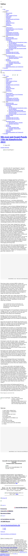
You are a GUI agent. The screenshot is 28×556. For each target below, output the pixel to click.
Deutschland (8, 16)
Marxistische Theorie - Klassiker (16, 57)
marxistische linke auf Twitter (12, 52)
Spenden (8, 50)
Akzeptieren (2, 554)
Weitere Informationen (5, 555)
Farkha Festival (9, 27)
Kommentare (9, 25)
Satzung (10, 41)
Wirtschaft (8, 18)
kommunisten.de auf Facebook (12, 33)
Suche (7, 10)
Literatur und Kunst (10, 22)
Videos (7, 31)
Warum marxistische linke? (12, 38)
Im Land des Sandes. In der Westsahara (14, 28)
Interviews (8, 24)
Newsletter (5, 68)
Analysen (8, 20)
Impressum (8, 65)
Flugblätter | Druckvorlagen (15, 63)
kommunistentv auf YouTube (12, 32)
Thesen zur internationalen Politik (16, 44)
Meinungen (8, 21)
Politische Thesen (10, 30)
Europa (7, 14)
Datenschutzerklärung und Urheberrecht (14, 66)
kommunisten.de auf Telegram (12, 35)
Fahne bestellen (9, 64)
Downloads (8, 60)
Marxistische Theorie (10, 55)
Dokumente (8, 39)
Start (4, 9)
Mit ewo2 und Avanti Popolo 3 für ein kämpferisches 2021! (14, 139)
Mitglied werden (9, 49)
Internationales (9, 13)
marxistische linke (10, 37)
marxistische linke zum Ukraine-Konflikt (17, 48)
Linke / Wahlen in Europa (11, 15)
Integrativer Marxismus (14, 58)
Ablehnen (7, 554)
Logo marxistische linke (14, 61)
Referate (8, 59)
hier (17, 494)
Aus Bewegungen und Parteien (12, 19)
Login (4, 528)
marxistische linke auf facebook (13, 53)
